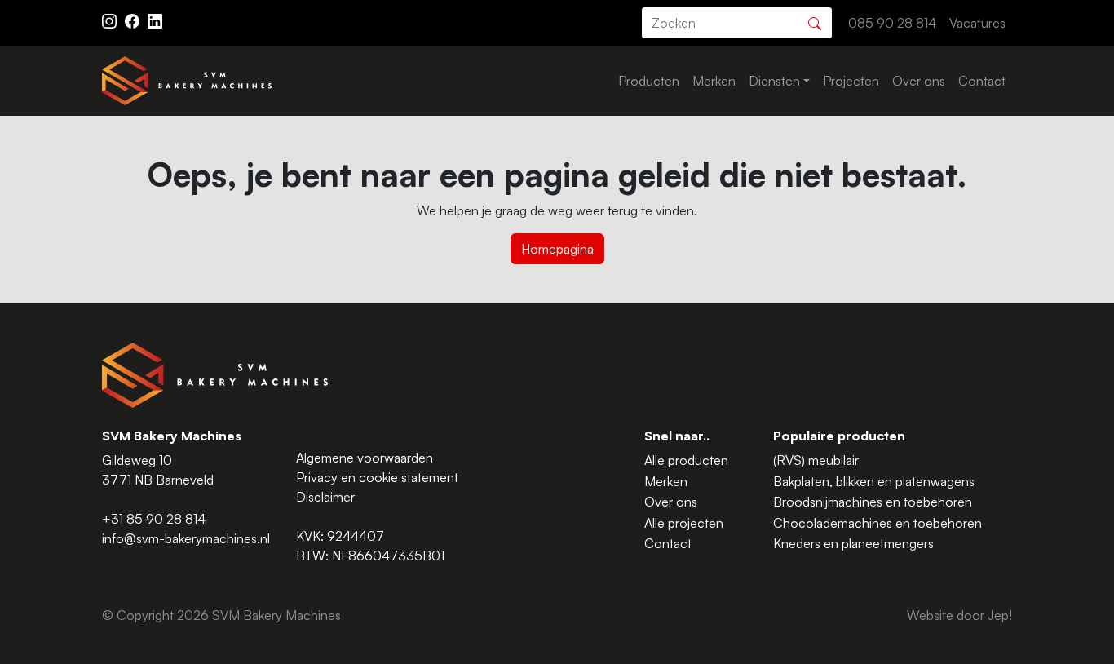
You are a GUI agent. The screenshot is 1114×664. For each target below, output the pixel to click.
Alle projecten (683, 523)
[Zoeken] (814, 21)
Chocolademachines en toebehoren (877, 523)
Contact (982, 81)
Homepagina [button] (557, 249)
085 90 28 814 (892, 23)
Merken (714, 81)
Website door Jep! (959, 615)
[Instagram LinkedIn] (155, 19)
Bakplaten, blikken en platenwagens (874, 481)
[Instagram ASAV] (111, 19)
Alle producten (686, 460)
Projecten (851, 81)
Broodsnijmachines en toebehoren (872, 502)
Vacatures (977, 23)
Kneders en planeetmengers (853, 543)
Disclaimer (325, 497)
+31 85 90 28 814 (154, 519)
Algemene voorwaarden (364, 457)
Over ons (918, 81)
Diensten (774, 81)
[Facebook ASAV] (134, 19)
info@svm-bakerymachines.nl (186, 538)
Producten (648, 81)
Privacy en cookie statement (377, 477)
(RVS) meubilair (816, 460)
